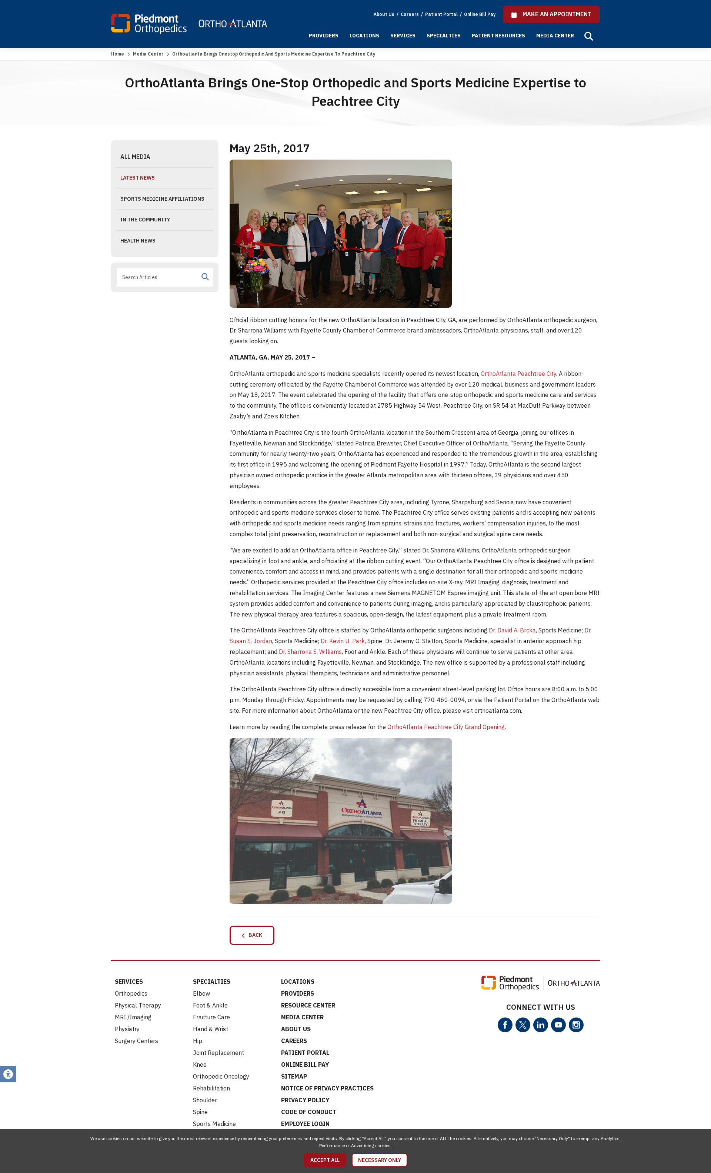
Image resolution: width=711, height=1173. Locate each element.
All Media (135, 156)
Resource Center (308, 1005)
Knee (200, 1064)
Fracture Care (211, 1017)
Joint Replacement (218, 1052)
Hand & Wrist (210, 1029)
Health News (138, 240)
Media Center (555, 35)
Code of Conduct (308, 1112)
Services (402, 35)
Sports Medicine (214, 1123)
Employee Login (305, 1123)
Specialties (444, 35)
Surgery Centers (136, 1041)
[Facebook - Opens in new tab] (505, 1024)
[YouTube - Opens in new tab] (558, 1024)
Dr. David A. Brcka (512, 630)
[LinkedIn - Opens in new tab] (540, 1024)
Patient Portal (442, 14)
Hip (197, 1041)
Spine (200, 1112)
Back (253, 935)
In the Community (145, 219)
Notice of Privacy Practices (327, 1088)
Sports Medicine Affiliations (162, 199)
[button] (588, 36)
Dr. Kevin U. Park (343, 641)
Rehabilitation (211, 1088)
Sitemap (294, 1076)
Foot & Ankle (210, 1005)
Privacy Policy (305, 1100)
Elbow (201, 993)
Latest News (137, 177)
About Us (384, 14)
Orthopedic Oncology (221, 1076)
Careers (410, 14)
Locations (364, 35)
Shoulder (205, 1100)
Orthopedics (131, 993)
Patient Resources (498, 35)
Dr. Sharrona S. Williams (310, 651)
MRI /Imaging (133, 1017)
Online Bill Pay (479, 14)
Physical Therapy (138, 1005)
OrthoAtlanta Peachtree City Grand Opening (446, 727)
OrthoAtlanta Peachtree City (518, 373)
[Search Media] (205, 277)
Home (117, 54)
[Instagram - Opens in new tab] (576, 1024)
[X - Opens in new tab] (522, 1024)
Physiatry (127, 1029)
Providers (323, 35)
